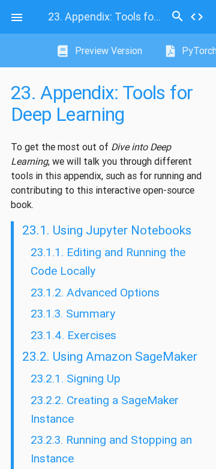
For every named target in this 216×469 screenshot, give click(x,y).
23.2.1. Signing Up (76, 378)
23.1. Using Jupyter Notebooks (106, 230)
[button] (16, 16)
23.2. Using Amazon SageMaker (109, 356)
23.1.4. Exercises (73, 335)
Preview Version (107, 50)
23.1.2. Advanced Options (95, 292)
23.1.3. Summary (73, 313)
